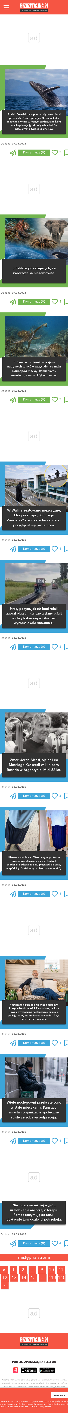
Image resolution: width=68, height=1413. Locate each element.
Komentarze (34, 152)
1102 (62, 1278)
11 (60, 1270)
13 (14, 1278)
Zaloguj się (24, 162)
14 (23, 1278)
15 (33, 1278)
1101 (52, 1278)
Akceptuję (59, 1395)
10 (51, 1270)
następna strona (34, 1257)
